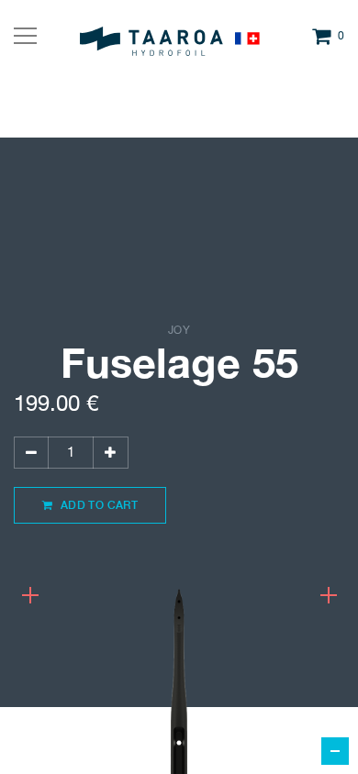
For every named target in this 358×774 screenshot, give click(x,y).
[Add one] (110, 453)
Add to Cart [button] (97, 505)
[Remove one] (31, 453)
